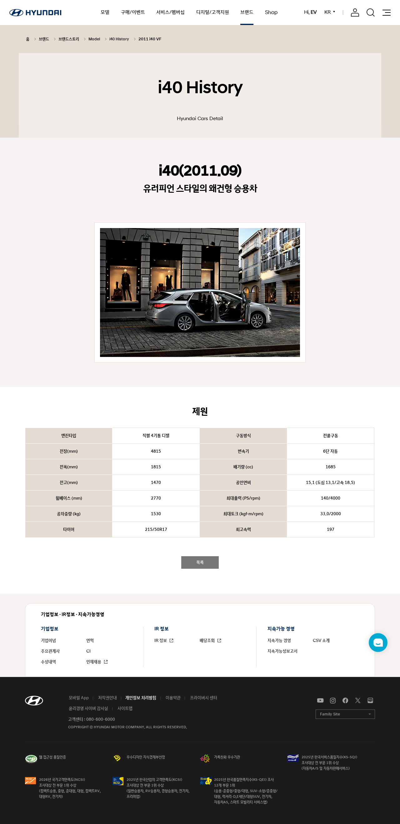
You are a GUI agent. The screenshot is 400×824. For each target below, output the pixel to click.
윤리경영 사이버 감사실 (88, 708)
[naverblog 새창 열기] (370, 701)
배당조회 (208, 640)
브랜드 (246, 12)
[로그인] (355, 12)
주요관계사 (50, 651)
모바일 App (78, 698)
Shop (271, 12)
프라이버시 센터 (203, 698)
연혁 (90, 640)
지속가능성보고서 (283, 651)
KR (327, 12)
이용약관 (173, 698)
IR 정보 (161, 640)
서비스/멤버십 (170, 12)
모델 (105, 12)
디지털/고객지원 (212, 12)
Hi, (310, 12)
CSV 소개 (321, 640)
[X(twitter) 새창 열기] (357, 701)
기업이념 (48, 640)
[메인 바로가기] (35, 12)
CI (88, 651)
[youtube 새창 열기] (320, 701)
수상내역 (48, 662)
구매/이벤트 (133, 12)
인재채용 (94, 662)
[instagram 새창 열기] (333, 701)
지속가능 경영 (279, 640)
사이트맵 (124, 708)
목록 (200, 562)
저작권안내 (107, 698)
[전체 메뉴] (386, 13)
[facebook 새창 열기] (345, 701)
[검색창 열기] (371, 12)
